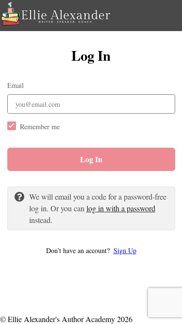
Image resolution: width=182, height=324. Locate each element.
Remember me (40, 126)
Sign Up (125, 250)
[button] (91, 250)
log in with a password (120, 208)
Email (15, 85)
